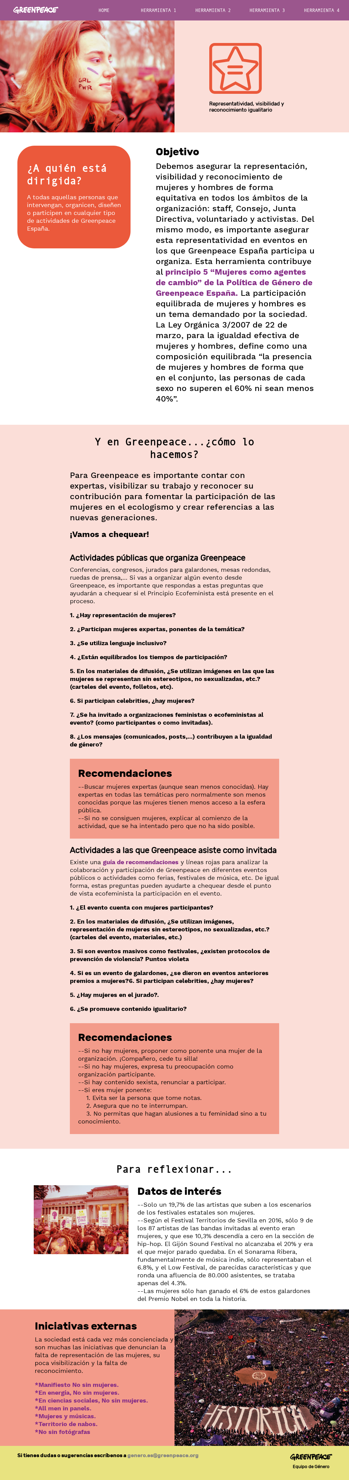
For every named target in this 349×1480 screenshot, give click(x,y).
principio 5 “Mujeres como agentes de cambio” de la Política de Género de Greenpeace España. (234, 283)
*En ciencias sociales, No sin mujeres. (91, 1401)
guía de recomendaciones (141, 862)
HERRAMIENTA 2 (213, 10)
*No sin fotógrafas (62, 1432)
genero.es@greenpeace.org (163, 1455)
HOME (103, 10)
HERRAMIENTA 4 (321, 10)
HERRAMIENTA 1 (158, 10)
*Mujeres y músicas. (65, 1416)
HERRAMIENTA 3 (267, 10)
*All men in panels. (63, 1408)
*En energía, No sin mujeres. (77, 1393)
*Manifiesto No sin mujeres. (77, 1385)
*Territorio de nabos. (66, 1424)
